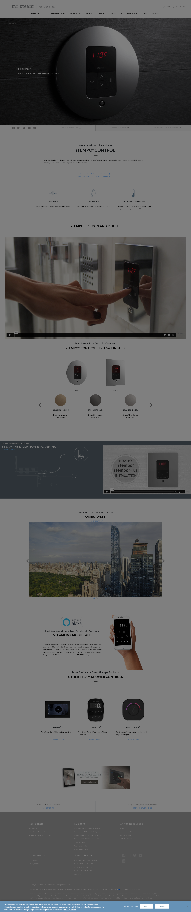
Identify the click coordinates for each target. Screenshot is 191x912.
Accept (162, 906)
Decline (146, 906)
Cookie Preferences (131, 906)
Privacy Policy (70, 909)
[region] (95, 906)
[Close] (187, 906)
